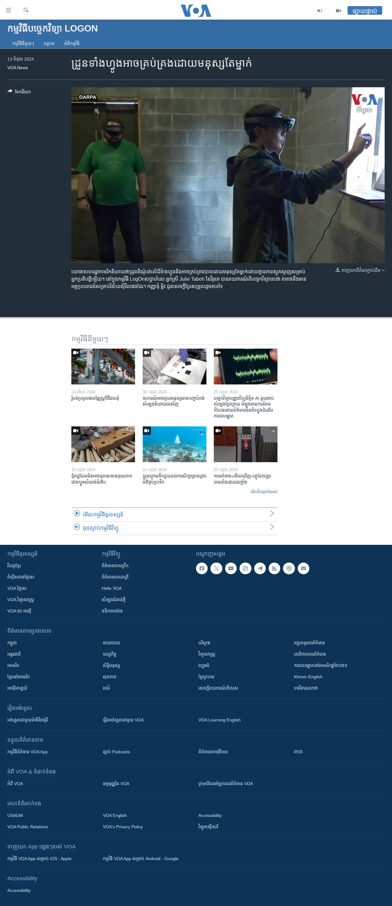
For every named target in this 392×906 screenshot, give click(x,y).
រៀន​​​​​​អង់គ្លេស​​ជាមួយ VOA (123, 719)
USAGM (15, 815)
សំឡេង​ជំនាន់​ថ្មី (114, 599)
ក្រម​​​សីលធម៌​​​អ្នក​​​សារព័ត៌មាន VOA (225, 783)
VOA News (17, 67)
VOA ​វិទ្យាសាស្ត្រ (20, 599)
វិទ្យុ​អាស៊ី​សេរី (208, 826)
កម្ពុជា (12, 642)
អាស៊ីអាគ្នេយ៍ (17, 688)
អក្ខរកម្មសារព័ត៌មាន (309, 642)
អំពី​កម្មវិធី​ (72, 43)
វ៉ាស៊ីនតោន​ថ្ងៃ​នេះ (20, 577)
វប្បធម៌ (203, 665)
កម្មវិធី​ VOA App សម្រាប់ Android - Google (141, 858)
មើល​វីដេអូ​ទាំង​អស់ (264, 491)
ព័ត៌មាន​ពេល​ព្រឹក (115, 565)
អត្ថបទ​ (49, 43)
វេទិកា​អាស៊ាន (112, 610)
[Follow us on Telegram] (260, 568)
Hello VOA (112, 588)
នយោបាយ (111, 642)
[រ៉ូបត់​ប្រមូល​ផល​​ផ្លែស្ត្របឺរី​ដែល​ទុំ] (103, 366)
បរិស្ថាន (204, 642)
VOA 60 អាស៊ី (19, 610)
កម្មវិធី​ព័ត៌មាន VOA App (27, 751)
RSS (298, 751)
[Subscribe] (303, 568)
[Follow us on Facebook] (202, 568)
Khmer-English (308, 676)
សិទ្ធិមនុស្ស (111, 665)
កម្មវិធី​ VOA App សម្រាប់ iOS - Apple (39, 858)
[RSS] (274, 568)
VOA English (115, 815)
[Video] (338, 10)
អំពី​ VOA (15, 783)
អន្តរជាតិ (14, 654)
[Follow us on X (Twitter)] (216, 568)
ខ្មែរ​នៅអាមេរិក (18, 676)
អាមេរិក (13, 665)
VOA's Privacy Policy (123, 826)
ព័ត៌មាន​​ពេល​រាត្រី (115, 577)
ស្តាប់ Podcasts (116, 751)
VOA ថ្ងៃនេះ (17, 588)
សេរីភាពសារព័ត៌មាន (310, 654)
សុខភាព (109, 676)
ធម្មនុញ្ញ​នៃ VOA (116, 783)
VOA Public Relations (27, 826)
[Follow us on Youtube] (231, 568)
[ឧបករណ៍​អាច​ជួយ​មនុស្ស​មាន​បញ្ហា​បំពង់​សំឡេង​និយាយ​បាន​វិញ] (174, 366)
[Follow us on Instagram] (245, 568)
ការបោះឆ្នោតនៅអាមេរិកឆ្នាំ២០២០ (320, 665)
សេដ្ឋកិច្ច (109, 654)
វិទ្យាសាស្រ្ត (206, 654)
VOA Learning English (219, 719)
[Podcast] (289, 568)
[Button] (19, 93)
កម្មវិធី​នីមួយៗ (23, 43)
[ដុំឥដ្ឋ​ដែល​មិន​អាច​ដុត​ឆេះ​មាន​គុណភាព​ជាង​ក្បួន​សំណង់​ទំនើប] (103, 444)
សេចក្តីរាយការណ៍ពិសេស (218, 688)
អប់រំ (106, 688)
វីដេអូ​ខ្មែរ (14, 565)
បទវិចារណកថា (306, 688)
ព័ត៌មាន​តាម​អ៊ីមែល (213, 751)
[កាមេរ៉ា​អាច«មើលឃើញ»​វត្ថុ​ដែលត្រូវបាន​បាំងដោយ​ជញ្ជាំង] (245, 444)
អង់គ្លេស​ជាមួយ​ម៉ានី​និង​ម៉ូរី (27, 719)
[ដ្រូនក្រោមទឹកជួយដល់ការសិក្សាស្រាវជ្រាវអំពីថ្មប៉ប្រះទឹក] (174, 444)
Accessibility (210, 815)
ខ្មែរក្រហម (206, 676)
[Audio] (320, 10)
